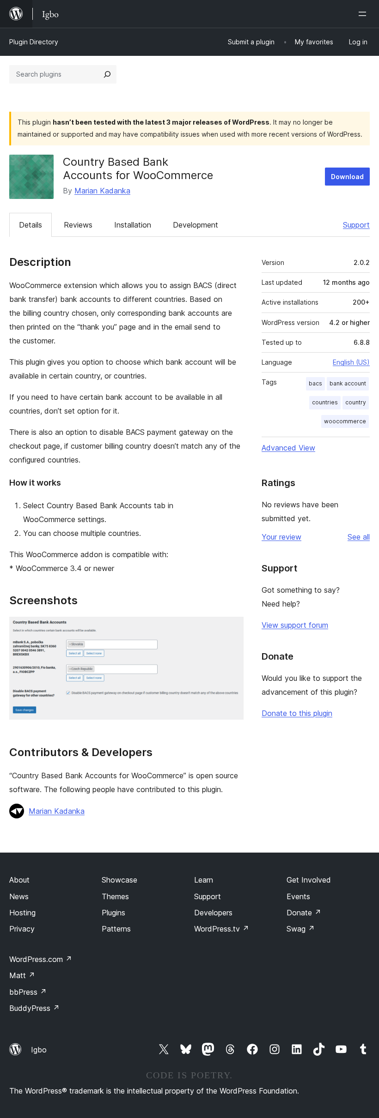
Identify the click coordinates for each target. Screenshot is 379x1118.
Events (298, 896)
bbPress (28, 992)
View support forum (295, 625)
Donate (304, 912)
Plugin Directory (33, 42)
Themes (115, 896)
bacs (315, 383)
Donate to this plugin (297, 713)
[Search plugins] (107, 74)
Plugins (113, 912)
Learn (203, 879)
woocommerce (345, 421)
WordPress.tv (221, 928)
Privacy (22, 928)
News (19, 896)
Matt (22, 975)
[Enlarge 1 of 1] (231, 629)
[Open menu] (364, 14)
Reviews (78, 224)
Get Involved (309, 879)
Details (30, 224)
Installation (132, 224)
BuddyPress (34, 1008)
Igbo (39, 1049)
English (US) (351, 362)
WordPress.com (40, 959)
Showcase (119, 879)
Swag (301, 928)
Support (356, 224)
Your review (281, 536)
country (355, 402)
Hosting (22, 912)
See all (359, 536)
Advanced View (288, 447)
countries (325, 402)
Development (195, 224)
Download (347, 176)
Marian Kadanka (102, 190)
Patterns (116, 928)
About (19, 879)
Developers (213, 912)
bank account (348, 383)
